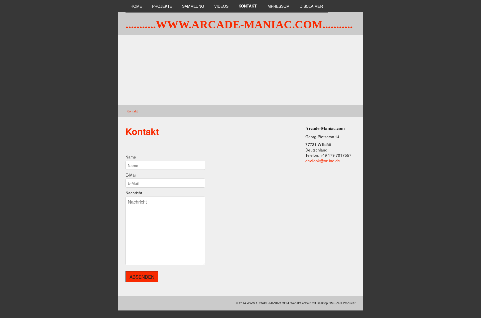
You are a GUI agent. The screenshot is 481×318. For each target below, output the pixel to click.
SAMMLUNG (193, 6)
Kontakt (247, 6)
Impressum (278, 6)
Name (131, 157)
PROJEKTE (162, 6)
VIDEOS (221, 6)
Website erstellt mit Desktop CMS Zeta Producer (322, 303)
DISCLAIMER (311, 6)
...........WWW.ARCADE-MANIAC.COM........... (239, 24)
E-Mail (131, 175)
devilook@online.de (322, 160)
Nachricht (134, 192)
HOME (136, 6)
